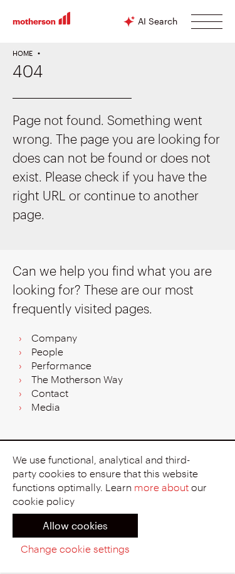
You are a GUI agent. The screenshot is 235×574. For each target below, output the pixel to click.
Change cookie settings (75, 549)
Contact (49, 394)
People (47, 352)
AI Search (157, 21)
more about (161, 488)
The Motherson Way (77, 380)
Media (45, 408)
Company (54, 338)
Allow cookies (75, 525)
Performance (61, 366)
